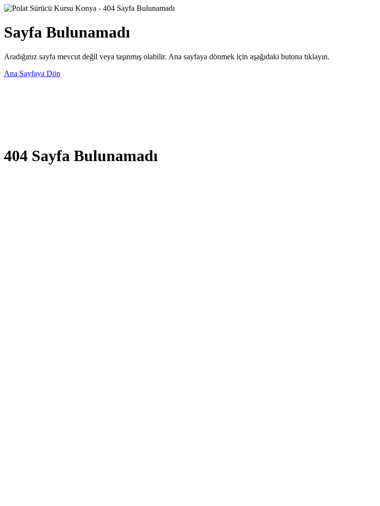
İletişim (15, 131)
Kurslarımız (22, 104)
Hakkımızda (23, 118)
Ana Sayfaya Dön (32, 73)
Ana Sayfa (20, 90)
